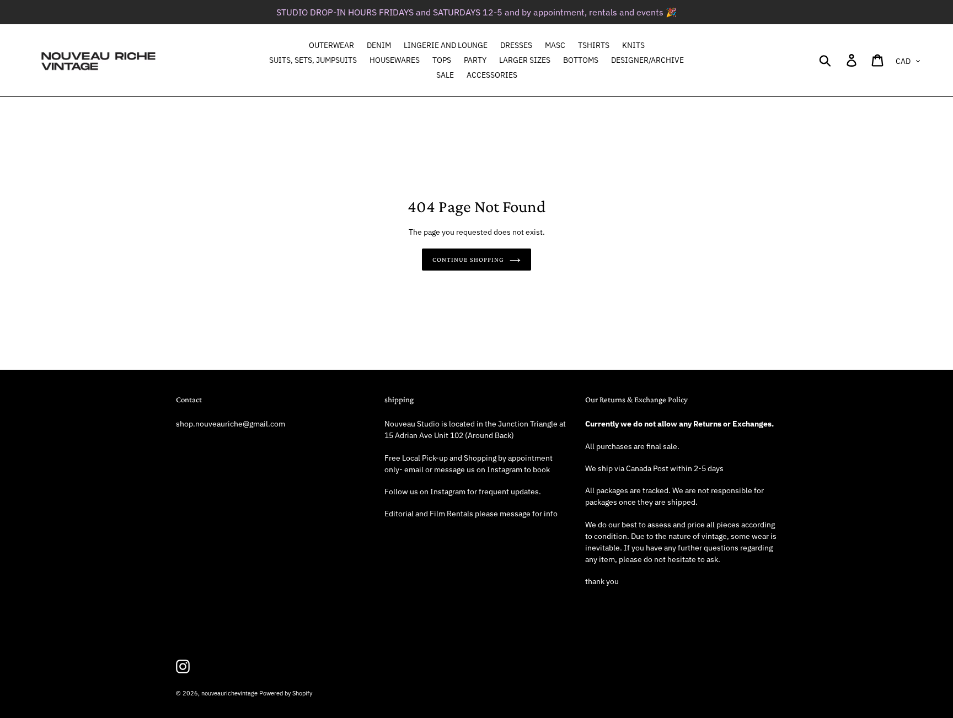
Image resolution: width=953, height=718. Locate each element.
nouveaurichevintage (229, 693)
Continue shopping (468, 259)
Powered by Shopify (285, 693)
